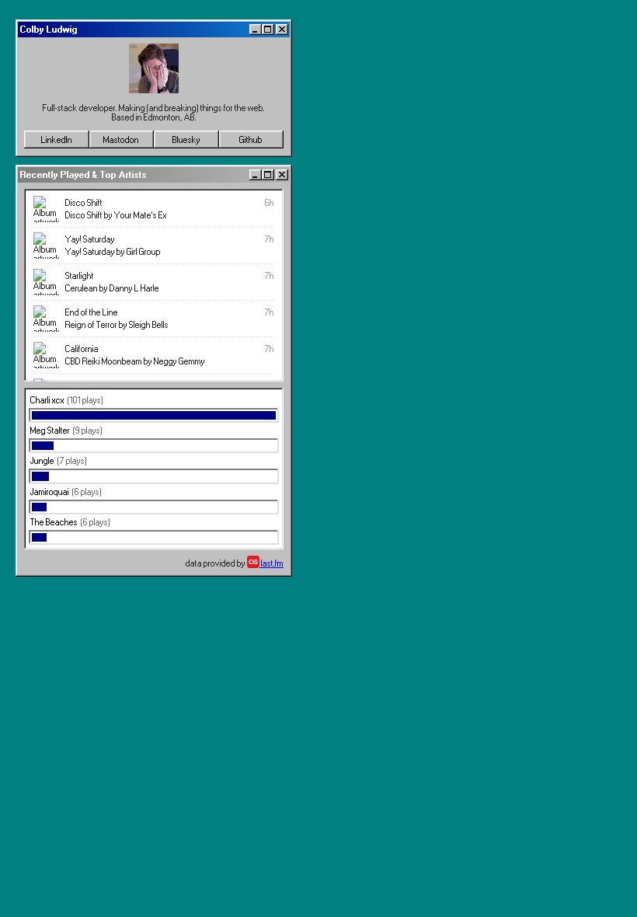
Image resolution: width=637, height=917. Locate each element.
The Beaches (54, 522)
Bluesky (186, 140)
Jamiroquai (49, 492)
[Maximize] (268, 29)
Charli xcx (47, 400)
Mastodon (121, 140)
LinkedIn (56, 140)
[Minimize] (255, 29)
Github (251, 140)
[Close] (282, 29)
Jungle (42, 460)
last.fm (271, 563)
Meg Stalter (50, 430)
